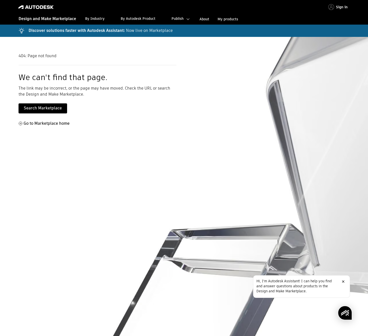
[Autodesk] (36, 7)
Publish (177, 18)
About (204, 19)
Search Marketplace (43, 108)
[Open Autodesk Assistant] (345, 313)
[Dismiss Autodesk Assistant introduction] (343, 282)
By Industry (95, 18)
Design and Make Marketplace (47, 19)
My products (228, 19)
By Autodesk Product (138, 18)
